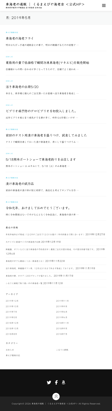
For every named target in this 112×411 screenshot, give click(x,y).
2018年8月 (11, 334)
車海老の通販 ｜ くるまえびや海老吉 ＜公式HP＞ (45, 4)
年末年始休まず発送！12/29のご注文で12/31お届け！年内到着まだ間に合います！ (45, 234)
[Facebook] (56, 382)
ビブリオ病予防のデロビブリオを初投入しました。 (41, 111)
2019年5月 (11, 317)
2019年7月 (11, 312)
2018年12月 (12, 323)
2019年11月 (62, 301)
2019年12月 (12, 301)
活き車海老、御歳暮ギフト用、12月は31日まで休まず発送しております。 (40, 268)
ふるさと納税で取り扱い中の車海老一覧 (24, 283)
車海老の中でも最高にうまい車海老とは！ (25, 261)
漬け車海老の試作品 (20, 183)
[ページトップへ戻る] (56, 396)
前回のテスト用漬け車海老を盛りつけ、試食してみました (46, 135)
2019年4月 (61, 317)
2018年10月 (12, 329)
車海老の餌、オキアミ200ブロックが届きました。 (29, 276)
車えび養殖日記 (12, 32)
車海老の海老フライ (20, 38)
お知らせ (9, 56)
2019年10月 (12, 306)
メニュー (103, 5)
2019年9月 (61, 306)
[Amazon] (63, 382)
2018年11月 (62, 323)
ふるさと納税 (62, 350)
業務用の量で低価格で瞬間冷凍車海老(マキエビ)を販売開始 (47, 62)
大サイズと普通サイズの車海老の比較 (23, 242)
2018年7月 (61, 334)
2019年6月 (61, 312)
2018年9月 (61, 329)
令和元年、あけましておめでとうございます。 (38, 208)
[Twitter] (49, 382)
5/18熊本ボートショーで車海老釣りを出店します (41, 159)
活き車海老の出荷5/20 (22, 86)
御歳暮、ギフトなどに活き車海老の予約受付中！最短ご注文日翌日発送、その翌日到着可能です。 (51, 249)
